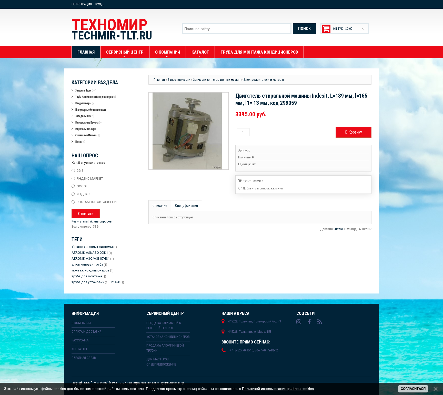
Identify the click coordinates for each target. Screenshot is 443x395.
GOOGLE (83, 186)
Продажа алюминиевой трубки (165, 347)
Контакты (79, 349)
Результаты (80, 221)
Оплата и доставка (86, 331)
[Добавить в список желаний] (260, 188)
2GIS (80, 171)
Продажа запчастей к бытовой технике (163, 325)
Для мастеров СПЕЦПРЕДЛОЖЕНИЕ (161, 361)
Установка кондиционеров (168, 337)
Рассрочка (80, 340)
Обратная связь (84, 358)
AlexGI (338, 229)
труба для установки (88, 282)
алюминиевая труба (87, 264)
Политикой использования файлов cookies (278, 389)
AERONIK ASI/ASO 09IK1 (90, 253)
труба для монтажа (87, 276)
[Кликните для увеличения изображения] (187, 131)
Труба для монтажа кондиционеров (95, 97)
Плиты (80, 141)
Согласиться (413, 389)
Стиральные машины (87, 135)
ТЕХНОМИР (112, 29)
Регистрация (82, 4)
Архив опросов (101, 221)
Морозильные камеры (88, 122)
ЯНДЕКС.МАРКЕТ (90, 178)
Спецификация (186, 206)
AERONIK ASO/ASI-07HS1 (91, 258)
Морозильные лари (85, 129)
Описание (160, 206)
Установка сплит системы (92, 247)
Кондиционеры (84, 103)
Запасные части (85, 90)
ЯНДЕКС (83, 194)
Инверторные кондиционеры (90, 109)
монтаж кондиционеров (90, 270)
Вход (99, 4)
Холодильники (84, 116)
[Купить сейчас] (250, 180)
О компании (81, 323)
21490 (115, 282)
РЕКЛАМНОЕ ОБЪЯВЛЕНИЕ (97, 202)
